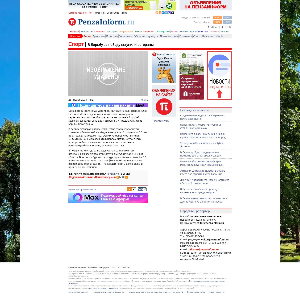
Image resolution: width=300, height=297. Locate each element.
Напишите (112, 173)
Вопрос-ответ (126, 31)
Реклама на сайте (196, 291)
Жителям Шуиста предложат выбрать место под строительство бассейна (202, 172)
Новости (74, 31)
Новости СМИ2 (160, 120)
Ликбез (138, 31)
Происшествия (169, 36)
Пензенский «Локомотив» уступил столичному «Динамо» (200, 126)
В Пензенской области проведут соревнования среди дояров (199, 190)
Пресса (174, 31)
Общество (140, 36)
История (184, 31)
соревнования (89, 189)
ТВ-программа (162, 31)
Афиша (193, 31)
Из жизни (208, 36)
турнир (79, 189)
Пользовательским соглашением (103, 288)
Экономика (125, 36)
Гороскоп (214, 31)
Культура (153, 36)
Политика (112, 36)
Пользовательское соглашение (108, 291)
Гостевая (224, 31)
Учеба (219, 36)
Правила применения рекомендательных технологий (156, 291)
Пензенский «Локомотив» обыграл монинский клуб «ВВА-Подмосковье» (202, 163)
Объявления (86, 31)
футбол (71, 189)
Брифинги (99, 36)
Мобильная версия (78, 291)
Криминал (185, 36)
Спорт (197, 36)
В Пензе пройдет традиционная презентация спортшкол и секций (200, 154)
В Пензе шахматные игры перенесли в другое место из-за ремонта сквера (203, 200)
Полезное (203, 31)
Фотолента (148, 31)
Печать (144, 99)
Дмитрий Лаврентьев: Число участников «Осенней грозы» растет (204, 181)
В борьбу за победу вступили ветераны (121, 44)
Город (87, 36)
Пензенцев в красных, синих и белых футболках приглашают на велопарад (203, 135)
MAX (121, 177)
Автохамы (99, 31)
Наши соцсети (216, 291)
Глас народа (112, 31)
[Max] (108, 105)
